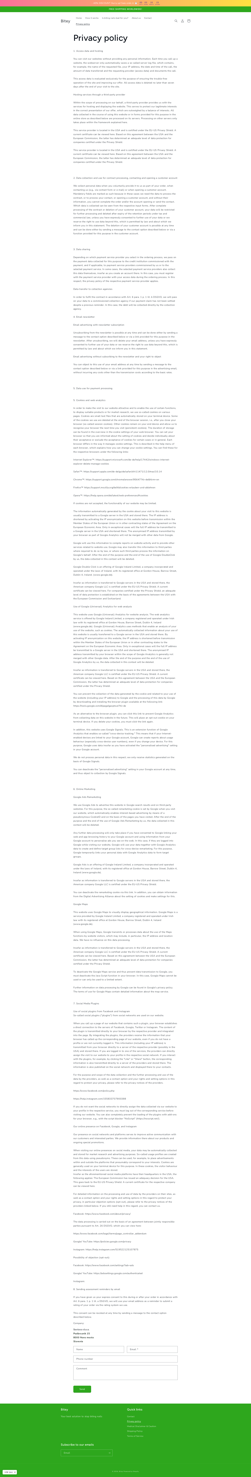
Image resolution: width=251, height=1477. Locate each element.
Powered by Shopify (131, 1471)
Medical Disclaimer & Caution (141, 1426)
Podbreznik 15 (81, 1333)
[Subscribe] (109, 1453)
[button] (176, 21)
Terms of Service (135, 1436)
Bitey (121, 1471)
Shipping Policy (135, 1431)
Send (82, 1389)
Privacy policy (134, 1421)
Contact (131, 1416)
